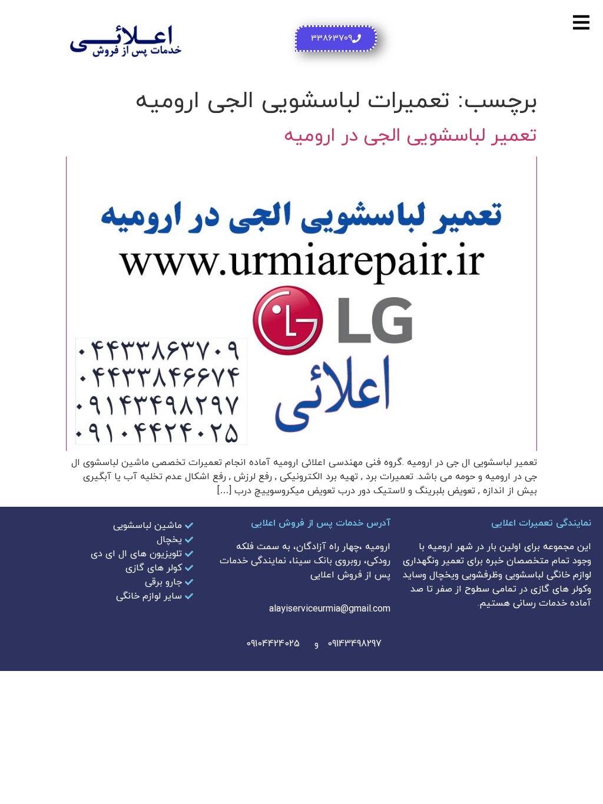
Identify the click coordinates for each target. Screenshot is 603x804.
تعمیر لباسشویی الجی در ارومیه (410, 135)
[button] (581, 22)
